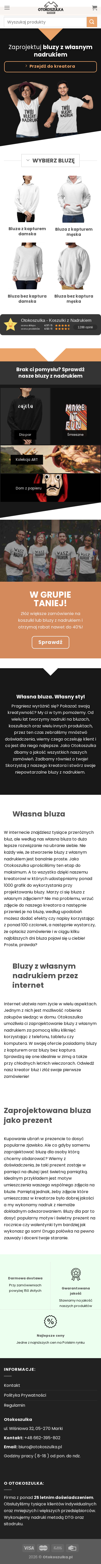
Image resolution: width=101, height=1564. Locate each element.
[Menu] (7, 7)
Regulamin (14, 1405)
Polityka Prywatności (25, 1395)
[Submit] (92, 22)
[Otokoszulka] (50, 7)
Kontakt (12, 1385)
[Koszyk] (94, 7)
